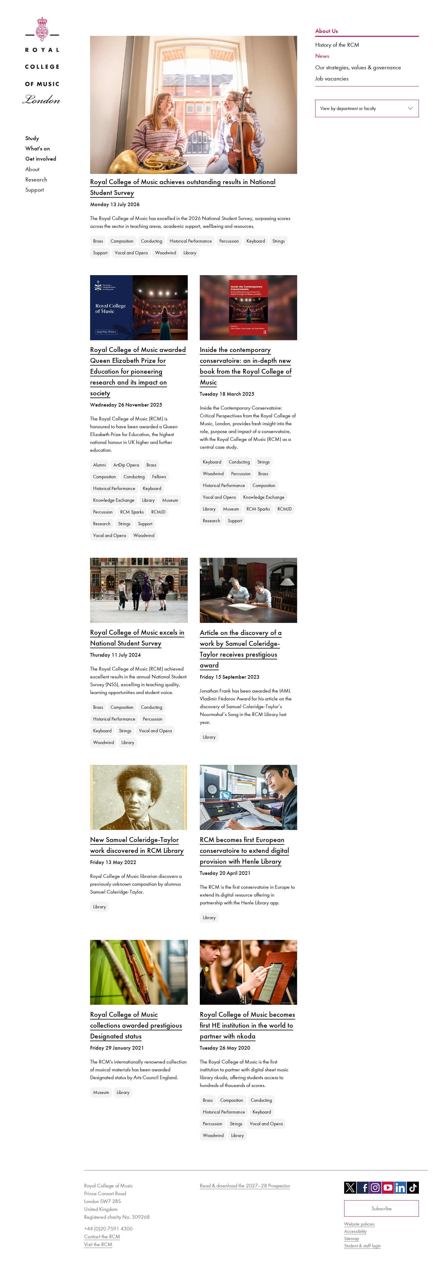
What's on (37, 148)
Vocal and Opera (131, 253)
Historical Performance (191, 241)
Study (32, 138)
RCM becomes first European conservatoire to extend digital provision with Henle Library (244, 850)
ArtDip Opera (126, 465)
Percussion (229, 241)
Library (190, 253)
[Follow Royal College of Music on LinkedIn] (400, 1190)
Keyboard (256, 241)
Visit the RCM (98, 1244)
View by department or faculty (348, 108)
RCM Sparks (132, 512)
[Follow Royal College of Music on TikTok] (413, 1190)
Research (36, 179)
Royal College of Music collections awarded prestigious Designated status (136, 1025)
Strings (278, 241)
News (322, 55)
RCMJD (158, 512)
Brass (98, 241)
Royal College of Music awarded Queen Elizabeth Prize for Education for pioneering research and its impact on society (138, 371)
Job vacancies (331, 78)
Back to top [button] (409, 1240)
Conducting (151, 241)
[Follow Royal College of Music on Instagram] (375, 1190)
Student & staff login (362, 1246)
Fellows (159, 476)
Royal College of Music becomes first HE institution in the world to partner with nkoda (247, 1025)
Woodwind (165, 253)
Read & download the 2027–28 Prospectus (245, 1185)
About (32, 169)
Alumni (99, 465)
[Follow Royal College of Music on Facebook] (363, 1190)
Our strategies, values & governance (358, 67)
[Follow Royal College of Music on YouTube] (388, 1190)
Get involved (40, 158)
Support (34, 189)
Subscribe (382, 1208)
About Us (326, 31)
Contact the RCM (102, 1236)
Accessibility (355, 1231)
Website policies (359, 1224)
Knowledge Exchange (113, 500)
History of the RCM (337, 44)
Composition (122, 241)
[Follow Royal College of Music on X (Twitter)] (350, 1190)
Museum (170, 500)
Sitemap (351, 1238)
